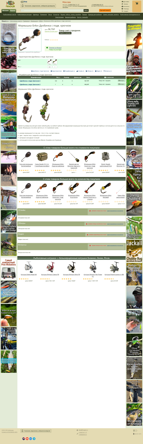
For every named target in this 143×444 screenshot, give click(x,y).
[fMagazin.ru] (10, 4)
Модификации (70, 71)
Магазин (5, 10)
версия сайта (138, 434)
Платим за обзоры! (55, 48)
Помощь (126, 9)
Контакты (126, 6)
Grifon (40, 21)
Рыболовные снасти (9, 14)
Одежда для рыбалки (95, 14)
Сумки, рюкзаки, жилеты (111, 14)
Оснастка (56, 14)
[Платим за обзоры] (134, 36)
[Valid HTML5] (134, 430)
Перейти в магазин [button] (65, 33)
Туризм (84, 14)
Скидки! (126, 11)
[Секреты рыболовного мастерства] (134, 62)
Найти (86, 10)
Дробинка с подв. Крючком (41, 71)
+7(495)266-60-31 (97, 5)
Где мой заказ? (105, 10)
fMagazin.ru (5, 21)
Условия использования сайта (9, 432)
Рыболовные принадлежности (130, 14)
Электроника (59, 17)
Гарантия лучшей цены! (51, 31)
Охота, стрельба (82, 17)
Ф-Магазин (11, 430)
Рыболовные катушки (25, 14)
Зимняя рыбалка (70, 17)
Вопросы (108, 71)
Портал (12, 10)
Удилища (36, 14)
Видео (99, 71)
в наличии (110, 77)
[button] (23, 438)
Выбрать (122, 80)
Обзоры (90, 71)
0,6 (49, 67)
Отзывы (81, 71)
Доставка (126, 1)
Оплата (126, 4)
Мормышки (34, 21)
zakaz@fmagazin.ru (83, 430)
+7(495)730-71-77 (73, 5)
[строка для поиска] (52, 10)
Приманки (43, 14)
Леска (50, 14)
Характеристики (57, 71)
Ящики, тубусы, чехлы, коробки (71, 14)
